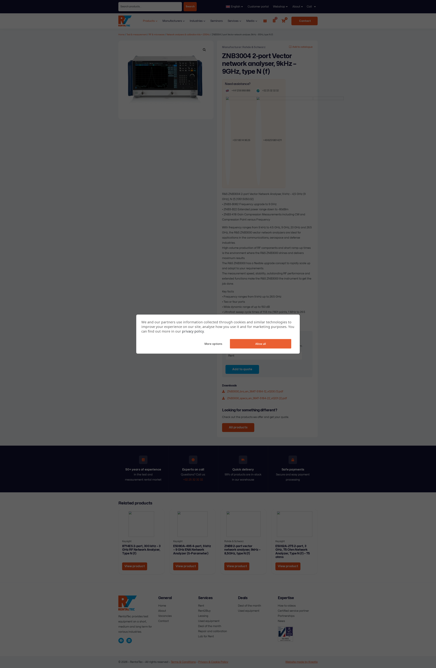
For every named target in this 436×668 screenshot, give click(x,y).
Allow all (260, 344)
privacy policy (193, 331)
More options (213, 344)
